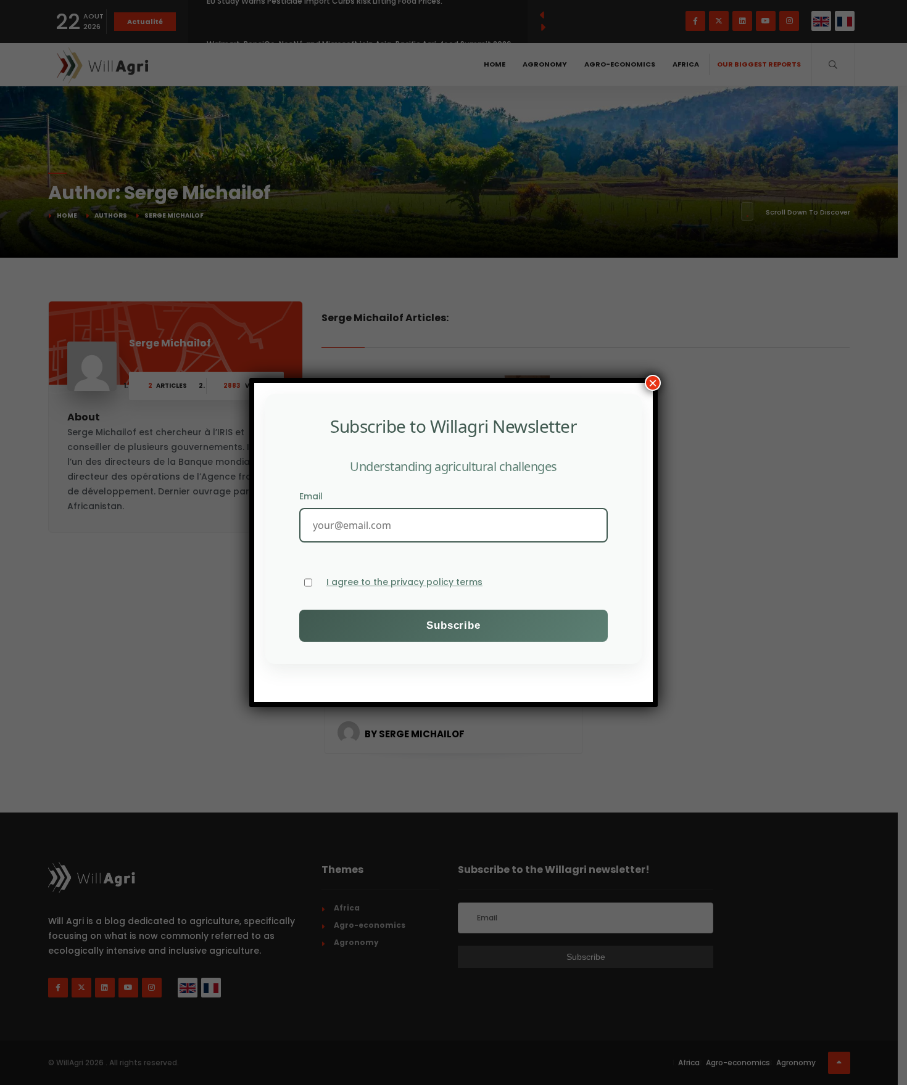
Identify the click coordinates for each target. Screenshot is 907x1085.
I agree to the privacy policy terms (404, 582)
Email (311, 496)
